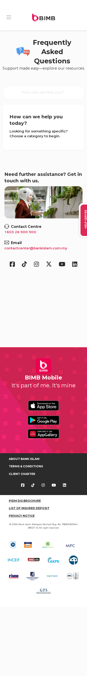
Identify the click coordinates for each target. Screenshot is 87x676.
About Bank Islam (24, 459)
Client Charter (22, 474)
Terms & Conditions (26, 466)
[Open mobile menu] (8, 17)
